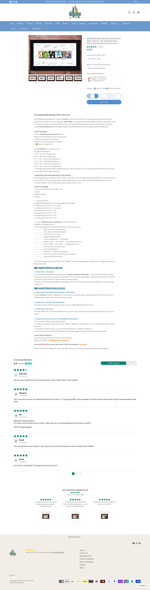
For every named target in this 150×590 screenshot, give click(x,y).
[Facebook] (10, 2)
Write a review (113, 363)
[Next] (84, 79)
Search (82, 550)
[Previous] (25, 79)
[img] (75, 492)
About (82, 568)
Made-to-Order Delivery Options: (99, 65)
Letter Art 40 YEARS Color (96, 55)
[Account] (134, 12)
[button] (91, 47)
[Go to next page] (80, 473)
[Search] (129, 12)
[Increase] (96, 96)
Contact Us (84, 553)
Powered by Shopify (17, 583)
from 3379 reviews (74, 495)
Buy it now (104, 102)
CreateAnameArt (58, 552)
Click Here (83, 344)
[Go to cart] (138, 12)
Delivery (83, 565)
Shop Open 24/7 (86, 556)
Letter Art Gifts (28, 581)
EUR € (135, 2)
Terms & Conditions (87, 559)
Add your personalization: (96, 73)
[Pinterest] (16, 2)
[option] (33, 78)
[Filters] (129, 363)
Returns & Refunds (86, 562)
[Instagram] (13, 2)
